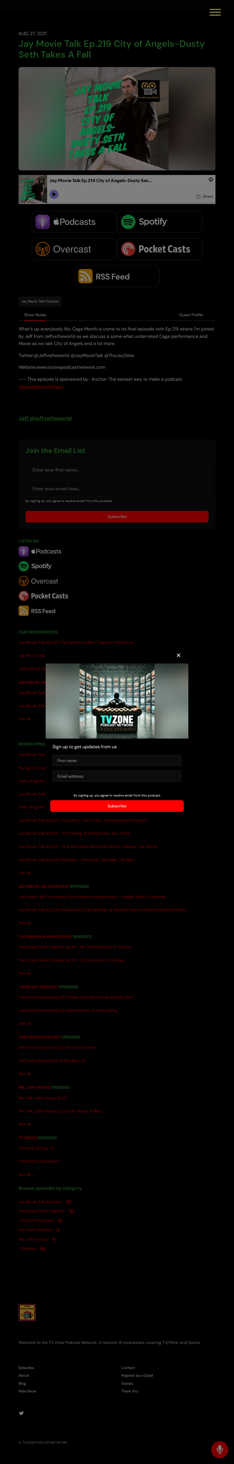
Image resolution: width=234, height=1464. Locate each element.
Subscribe (117, 805)
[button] (178, 655)
